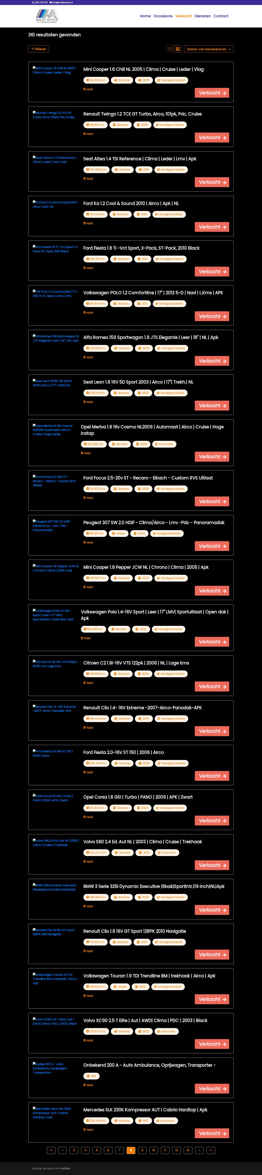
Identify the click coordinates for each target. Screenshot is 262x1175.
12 (176, 1150)
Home (145, 16)
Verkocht (183, 16)
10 (154, 1150)
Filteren (40, 49)
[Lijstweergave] (169, 48)
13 (188, 1150)
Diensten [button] (203, 16)
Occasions (163, 16)
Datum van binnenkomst (207, 49)
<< (51, 1150)
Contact (221, 16)
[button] (212, 93)
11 (165, 1150)
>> (210, 1150)
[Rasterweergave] (177, 48)
